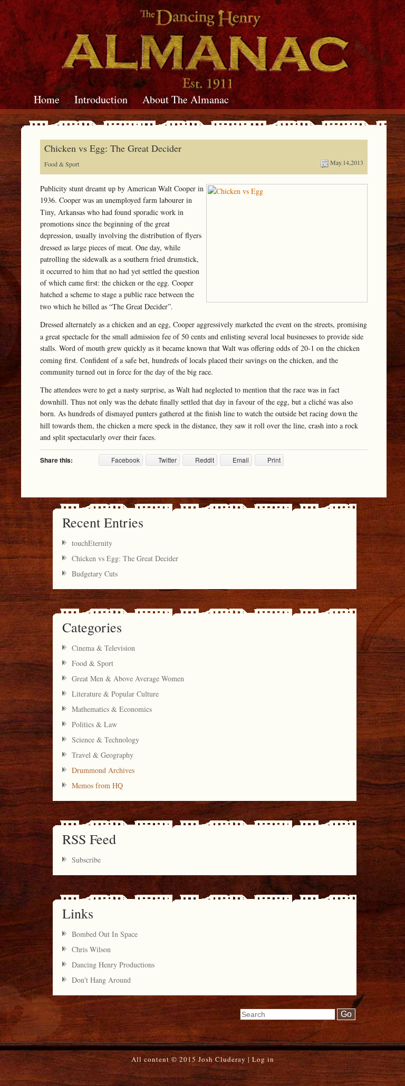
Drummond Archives (103, 770)
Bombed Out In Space (105, 934)
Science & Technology (105, 740)
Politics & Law (94, 724)
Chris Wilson (91, 949)
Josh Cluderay (222, 1059)
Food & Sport (61, 164)
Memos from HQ (97, 785)
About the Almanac (185, 99)
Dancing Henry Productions (113, 965)
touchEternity (92, 543)
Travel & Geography (102, 755)
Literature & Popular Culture (115, 694)
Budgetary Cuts (95, 574)
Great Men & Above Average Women (128, 678)
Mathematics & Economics (112, 709)
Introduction (101, 99)
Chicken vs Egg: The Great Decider (112, 148)
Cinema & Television (103, 648)
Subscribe (86, 860)
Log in (263, 1059)
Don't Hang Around (101, 980)
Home (47, 99)
